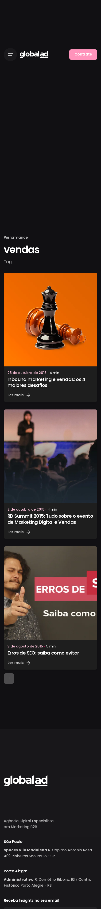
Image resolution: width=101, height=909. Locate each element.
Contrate (83, 54)
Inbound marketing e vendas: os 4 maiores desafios (46, 382)
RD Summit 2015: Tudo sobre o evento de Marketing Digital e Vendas (50, 519)
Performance (16, 237)
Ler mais (16, 395)
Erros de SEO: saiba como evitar (43, 653)
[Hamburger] (10, 54)
